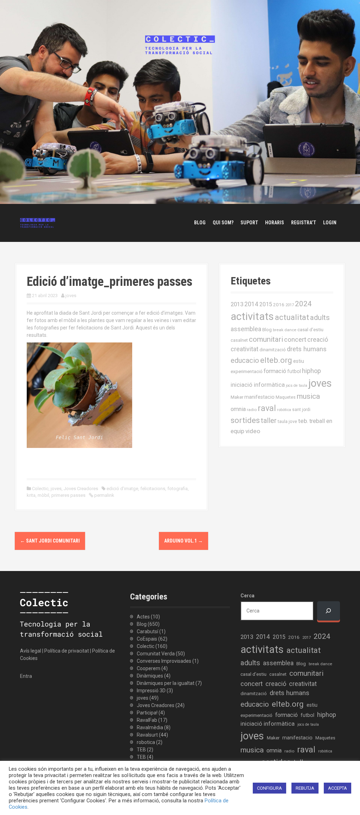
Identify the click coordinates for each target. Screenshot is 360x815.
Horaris (274, 222)
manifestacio (259, 397)
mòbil (43, 495)
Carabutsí (147, 631)
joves (70, 295)
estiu (298, 361)
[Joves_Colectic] (37, 222)
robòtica (284, 410)
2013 (237, 304)
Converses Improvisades (164, 661)
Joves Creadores (81, 488)
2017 (289, 305)
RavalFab (147, 720)
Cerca (247, 595)
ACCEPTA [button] (337, 788)
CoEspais (147, 639)
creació (317, 339)
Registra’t (303, 222)
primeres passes (68, 495)
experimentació (247, 371)
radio (252, 409)
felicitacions (152, 488)
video (252, 431)
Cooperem (148, 668)
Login (329, 222)
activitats (252, 316)
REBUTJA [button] (305, 788)
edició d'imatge (122, 488)
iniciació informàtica (258, 384)
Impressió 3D (151, 690)
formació (275, 371)
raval (267, 408)
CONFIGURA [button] (269, 788)
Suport (249, 222)
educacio (245, 360)
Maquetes (286, 397)
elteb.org (276, 360)
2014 (251, 304)
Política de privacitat (66, 651)
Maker (237, 397)
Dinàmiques (150, 676)
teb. (303, 420)
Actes (143, 617)
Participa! (147, 712)
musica (308, 396)
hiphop (311, 370)
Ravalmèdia (150, 727)
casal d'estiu (310, 329)
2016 (278, 304)
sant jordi (301, 409)
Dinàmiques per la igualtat (165, 683)
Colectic (40, 488)
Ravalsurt (147, 735)
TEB (141, 749)
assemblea (246, 329)
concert (295, 339)
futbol (294, 371)
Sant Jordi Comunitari (50, 541)
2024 (303, 304)
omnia (238, 409)
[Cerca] (328, 611)
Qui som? (223, 222)
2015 (265, 304)
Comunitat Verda (156, 653)
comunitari (266, 339)
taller (269, 420)
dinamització (272, 349)
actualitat (292, 317)
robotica (146, 742)
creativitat (244, 349)
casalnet (239, 340)
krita (31, 495)
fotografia (177, 488)
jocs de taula (296, 385)
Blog (200, 222)
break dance (284, 329)
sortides (245, 420)
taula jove (287, 421)
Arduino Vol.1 (183, 541)
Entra (26, 676)
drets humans (307, 349)
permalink (103, 495)
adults (320, 317)
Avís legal (30, 651)
